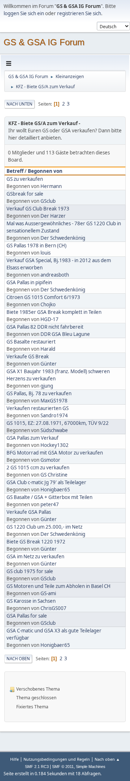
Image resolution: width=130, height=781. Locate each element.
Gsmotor (50, 460)
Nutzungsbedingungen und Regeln (56, 759)
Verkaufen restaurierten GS (37, 408)
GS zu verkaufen (24, 179)
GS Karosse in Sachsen (31, 601)
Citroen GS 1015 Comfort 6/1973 (43, 297)
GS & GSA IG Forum (44, 42)
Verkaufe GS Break (27, 356)
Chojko (48, 304)
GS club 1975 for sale (29, 571)
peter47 (49, 504)
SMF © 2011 (63, 766)
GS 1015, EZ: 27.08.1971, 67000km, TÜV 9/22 (57, 423)
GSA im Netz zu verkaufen (35, 556)
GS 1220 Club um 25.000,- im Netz (44, 527)
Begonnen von (45, 171)
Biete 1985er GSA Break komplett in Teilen (53, 312)
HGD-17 (49, 319)
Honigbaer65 (55, 489)
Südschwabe (54, 430)
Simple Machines (90, 766)
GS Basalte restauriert (31, 341)
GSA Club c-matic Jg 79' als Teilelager (46, 482)
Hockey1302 (54, 445)
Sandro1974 (54, 415)
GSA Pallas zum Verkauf (32, 438)
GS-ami (48, 593)
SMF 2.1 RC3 (37, 766)
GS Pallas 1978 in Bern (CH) (36, 245)
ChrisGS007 (53, 608)
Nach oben (18, 658)
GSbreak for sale (24, 194)
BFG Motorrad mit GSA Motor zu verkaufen (54, 452)
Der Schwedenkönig (62, 238)
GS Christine (54, 474)
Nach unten (19, 104)
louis (45, 252)
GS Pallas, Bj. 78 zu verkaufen (39, 393)
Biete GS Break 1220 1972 (35, 541)
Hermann (51, 186)
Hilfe (14, 759)
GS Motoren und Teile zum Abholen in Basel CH (58, 586)
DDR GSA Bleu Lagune (65, 334)
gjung (46, 386)
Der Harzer (53, 216)
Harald (47, 349)
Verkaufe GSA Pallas (28, 512)
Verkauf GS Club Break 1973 (37, 208)
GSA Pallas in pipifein (29, 282)
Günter (48, 363)
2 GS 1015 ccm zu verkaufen (37, 467)
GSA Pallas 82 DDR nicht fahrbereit (44, 327)
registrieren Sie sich (79, 13)
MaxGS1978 (54, 400)
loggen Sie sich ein (24, 13)
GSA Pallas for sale (26, 616)
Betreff (14, 171)
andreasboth (54, 275)
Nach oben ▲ (107, 759)
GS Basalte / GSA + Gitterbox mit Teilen (49, 497)
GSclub (48, 201)
